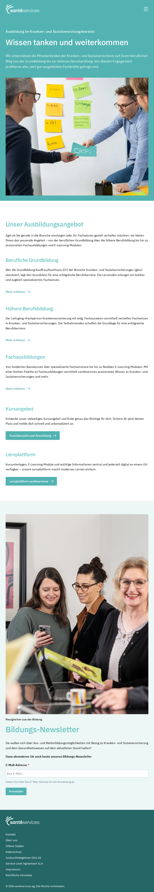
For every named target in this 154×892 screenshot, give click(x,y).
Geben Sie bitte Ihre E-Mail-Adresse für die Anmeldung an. (40, 782)
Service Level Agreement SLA (24, 863)
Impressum (13, 869)
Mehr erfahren (15, 292)
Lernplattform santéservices (29, 481)
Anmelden (16, 791)
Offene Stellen (15, 846)
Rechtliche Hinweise (19, 875)
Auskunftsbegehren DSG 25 (23, 857)
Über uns (11, 840)
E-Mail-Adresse (17, 765)
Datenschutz (14, 852)
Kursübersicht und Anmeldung (30, 435)
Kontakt (11, 834)
